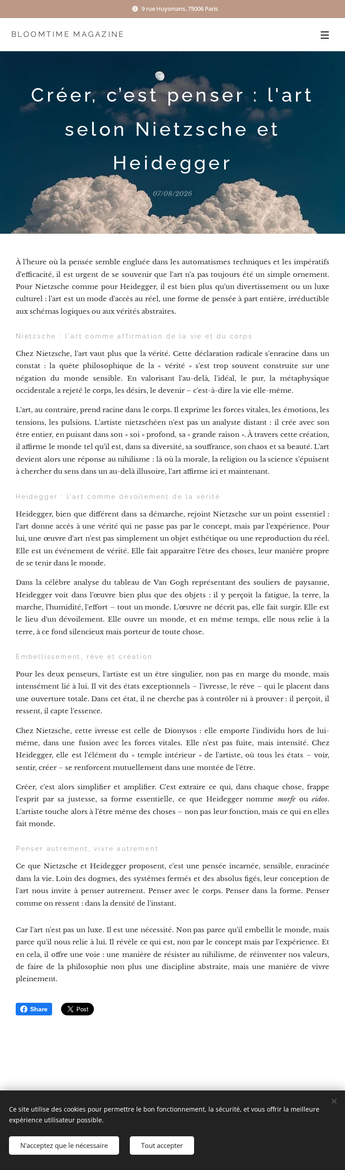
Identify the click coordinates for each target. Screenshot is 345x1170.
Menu (325, 35)
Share (39, 1009)
